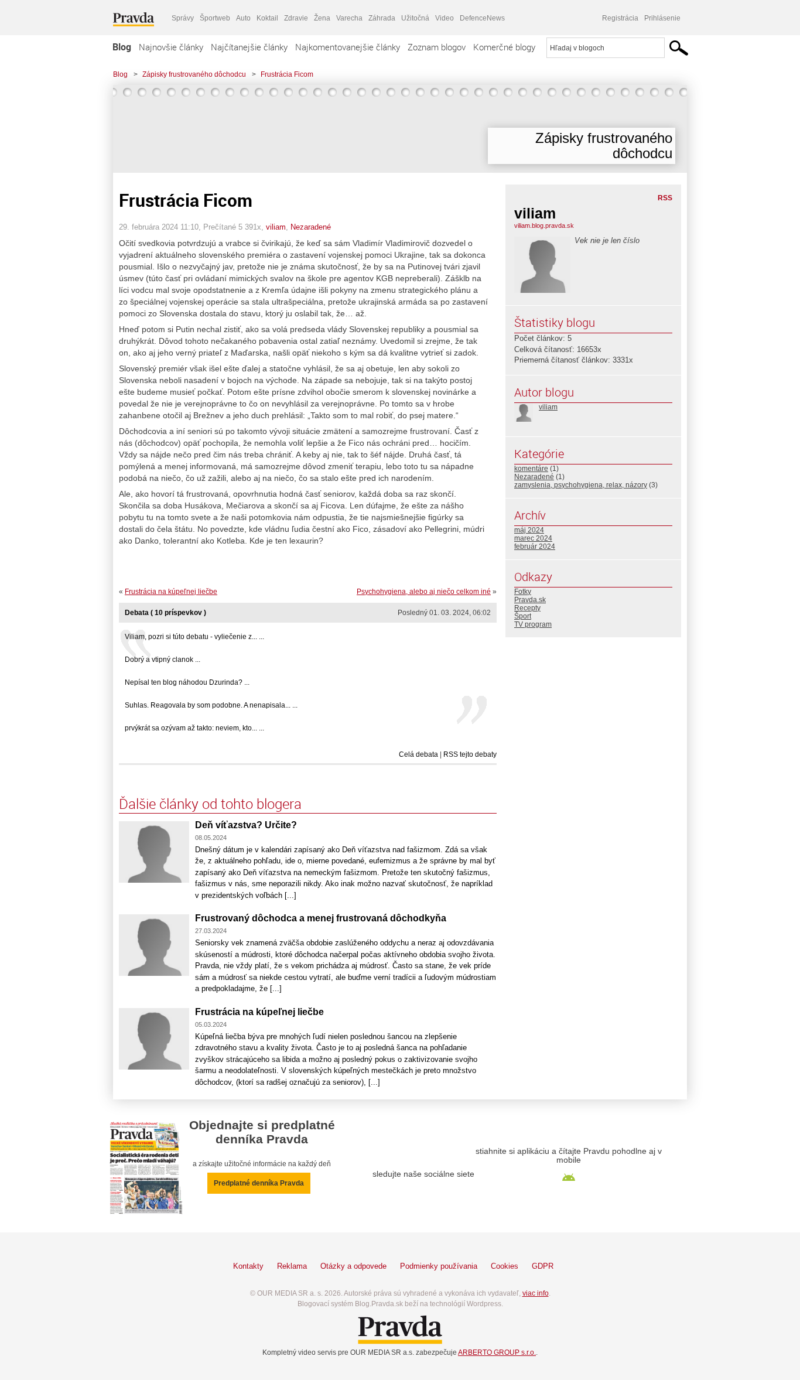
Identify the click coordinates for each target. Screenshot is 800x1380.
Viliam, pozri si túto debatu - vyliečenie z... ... (194, 637)
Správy (183, 18)
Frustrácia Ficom (287, 74)
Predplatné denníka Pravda (259, 1183)
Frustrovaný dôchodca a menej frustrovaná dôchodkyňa (320, 918)
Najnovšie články (171, 47)
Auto (243, 18)
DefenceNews (482, 18)
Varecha (349, 18)
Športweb (215, 18)
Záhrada (381, 18)
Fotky (522, 591)
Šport (522, 616)
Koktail (267, 18)
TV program (533, 624)
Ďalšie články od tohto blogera (210, 803)
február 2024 (534, 546)
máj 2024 (529, 530)
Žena (322, 18)
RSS (665, 198)
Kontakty (248, 1266)
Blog (121, 46)
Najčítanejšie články (249, 47)
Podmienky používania (438, 1266)
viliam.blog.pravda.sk (544, 225)
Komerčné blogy (504, 47)
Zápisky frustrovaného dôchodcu (194, 74)
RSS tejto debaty (470, 754)
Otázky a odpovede (353, 1266)
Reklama (292, 1266)
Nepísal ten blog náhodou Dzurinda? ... (187, 682)
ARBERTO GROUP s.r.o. (497, 1352)
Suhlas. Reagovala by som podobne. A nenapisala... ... (211, 705)
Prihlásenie (662, 18)
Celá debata (418, 754)
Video (444, 18)
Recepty (527, 608)
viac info (535, 1293)
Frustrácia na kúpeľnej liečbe (171, 591)
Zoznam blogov (437, 47)
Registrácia (620, 18)
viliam (276, 227)
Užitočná (415, 18)
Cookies (504, 1266)
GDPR (542, 1266)
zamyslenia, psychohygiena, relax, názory (580, 485)
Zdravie (296, 18)
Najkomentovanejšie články (347, 47)
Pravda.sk (530, 600)
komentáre (531, 468)
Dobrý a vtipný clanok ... (162, 659)
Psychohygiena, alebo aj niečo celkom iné (424, 591)
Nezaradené (310, 227)
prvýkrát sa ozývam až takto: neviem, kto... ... (194, 728)
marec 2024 (533, 538)
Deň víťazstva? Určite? (246, 825)
